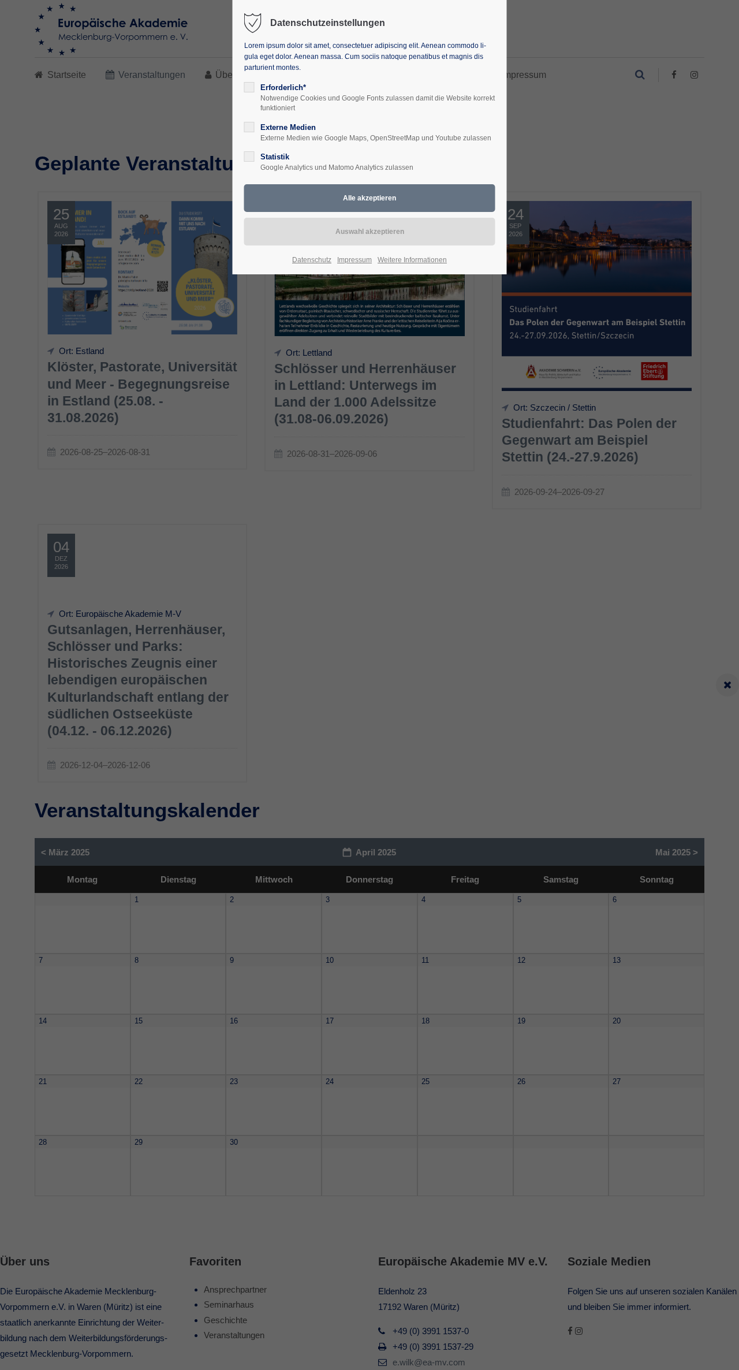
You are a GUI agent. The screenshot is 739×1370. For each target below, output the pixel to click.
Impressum (354, 260)
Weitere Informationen (412, 260)
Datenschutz (311, 260)
